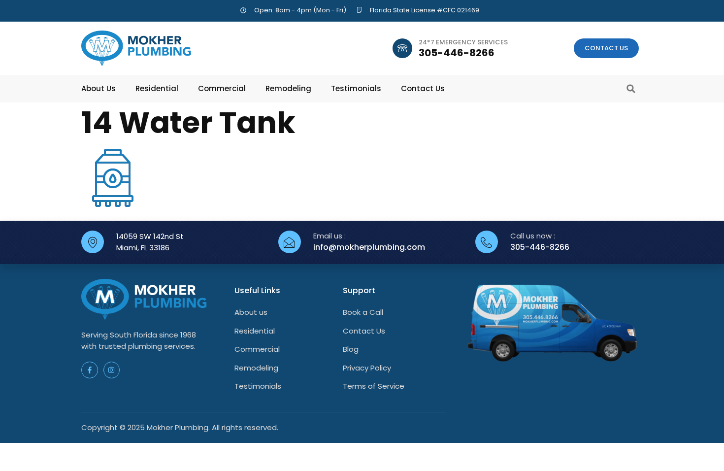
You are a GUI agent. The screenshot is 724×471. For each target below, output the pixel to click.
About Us (98, 88)
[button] (631, 89)
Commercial (222, 88)
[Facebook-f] (89, 370)
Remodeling (288, 88)
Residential (156, 88)
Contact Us (423, 88)
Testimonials (356, 88)
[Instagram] (111, 370)
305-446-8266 (456, 53)
